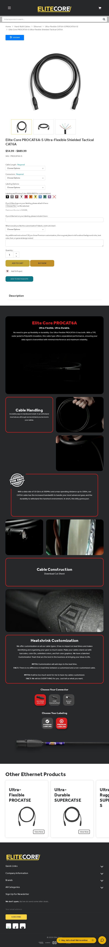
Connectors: (15, 174)
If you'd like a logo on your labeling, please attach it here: (27, 203)
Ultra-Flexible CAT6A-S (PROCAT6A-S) (61, 26)
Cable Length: (15, 165)
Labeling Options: (12, 184)
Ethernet (37, 26)
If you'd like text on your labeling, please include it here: (27, 216)
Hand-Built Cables (22, 26)
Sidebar (16, 37)
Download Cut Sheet (54, 573)
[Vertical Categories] (9, 8)
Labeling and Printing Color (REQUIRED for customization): (28, 193)
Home (8, 26)
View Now (38, 832)
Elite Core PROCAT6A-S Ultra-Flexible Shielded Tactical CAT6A (36, 29)
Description (16, 295)
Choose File (11, 206)
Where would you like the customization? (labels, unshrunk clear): (31, 226)
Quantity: (9, 250)
